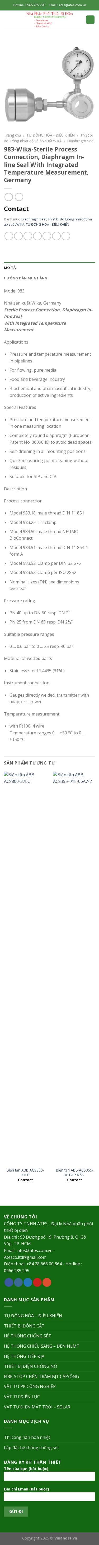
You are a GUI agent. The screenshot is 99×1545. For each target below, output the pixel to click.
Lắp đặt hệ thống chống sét (31, 1447)
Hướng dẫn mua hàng (26, 278)
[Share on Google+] (56, 236)
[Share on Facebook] (18, 236)
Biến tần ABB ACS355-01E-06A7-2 (74, 1172)
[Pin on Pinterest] (47, 236)
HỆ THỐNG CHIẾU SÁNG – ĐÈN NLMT (41, 1346)
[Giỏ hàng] (90, 19)
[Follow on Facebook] (8, 1282)
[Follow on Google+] (47, 1282)
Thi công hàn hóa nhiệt (27, 1437)
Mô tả (10, 267)
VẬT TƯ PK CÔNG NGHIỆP (30, 1386)
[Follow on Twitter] (27, 1282)
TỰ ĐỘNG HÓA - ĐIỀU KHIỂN (50, 135)
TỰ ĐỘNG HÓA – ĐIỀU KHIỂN (33, 1316)
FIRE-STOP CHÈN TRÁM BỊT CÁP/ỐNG (41, 1376)
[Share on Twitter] (27, 236)
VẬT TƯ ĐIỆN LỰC (22, 1397)
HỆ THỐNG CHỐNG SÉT (27, 1336)
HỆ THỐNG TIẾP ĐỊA (24, 1356)
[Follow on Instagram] (18, 1282)
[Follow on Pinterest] (37, 1282)
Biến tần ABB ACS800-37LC (25, 1172)
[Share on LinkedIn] (66, 236)
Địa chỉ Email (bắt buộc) (26, 1489)
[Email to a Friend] (37, 236)
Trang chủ (12, 135)
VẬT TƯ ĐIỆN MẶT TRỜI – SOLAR (37, 1407)
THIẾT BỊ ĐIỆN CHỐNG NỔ (30, 1366)
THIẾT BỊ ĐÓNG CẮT (24, 1326)
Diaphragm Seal (80, 140)
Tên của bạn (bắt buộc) (26, 1468)
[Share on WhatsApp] (8, 236)
